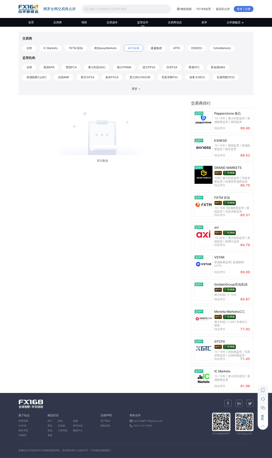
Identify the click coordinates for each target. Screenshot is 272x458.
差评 (204, 22)
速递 (78, 420)
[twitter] (249, 403)
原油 (50, 430)
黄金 (50, 425)
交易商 (57, 22)
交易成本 (112, 22)
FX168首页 (204, 9)
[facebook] (228, 403)
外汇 (50, 420)
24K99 (22, 425)
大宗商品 (63, 430)
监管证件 (142, 22)
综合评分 (219, 128)
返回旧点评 (223, 9)
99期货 (22, 435)
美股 (50, 435)
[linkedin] (239, 403)
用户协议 (105, 420)
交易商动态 (175, 22)
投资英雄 (23, 420)
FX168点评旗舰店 (28, 9)
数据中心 (78, 430)
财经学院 (23, 430)
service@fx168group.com (148, 420)
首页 (31, 22)
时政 (63, 420)
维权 (84, 22)
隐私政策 (105, 425)
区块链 (63, 425)
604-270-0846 (143, 425)
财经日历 (78, 425)
